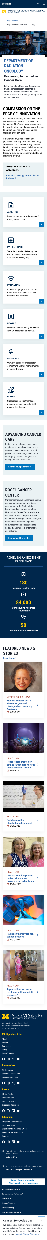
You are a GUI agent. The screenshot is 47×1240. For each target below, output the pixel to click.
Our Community (8, 1125)
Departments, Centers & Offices (14, 1129)
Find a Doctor (7, 1070)
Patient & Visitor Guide (11, 1074)
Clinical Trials (7, 1094)
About (4, 1039)
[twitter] (13, 1059)
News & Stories (8, 1053)
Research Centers (9, 1101)
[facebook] (3, 1059)
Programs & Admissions (12, 1122)
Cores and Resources (10, 1105)
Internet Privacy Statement (27, 1234)
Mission (5, 1042)
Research (7, 1089)
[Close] (41, 1220)
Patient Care (8, 1065)
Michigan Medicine (12, 1034)
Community (6, 1046)
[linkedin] (13, 1110)
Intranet (5, 1136)
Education (7, 1117)
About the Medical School (12, 1132)
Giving (4, 1050)
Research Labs (8, 1098)
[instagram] (8, 1059)
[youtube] (18, 1059)
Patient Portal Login (10, 1077)
